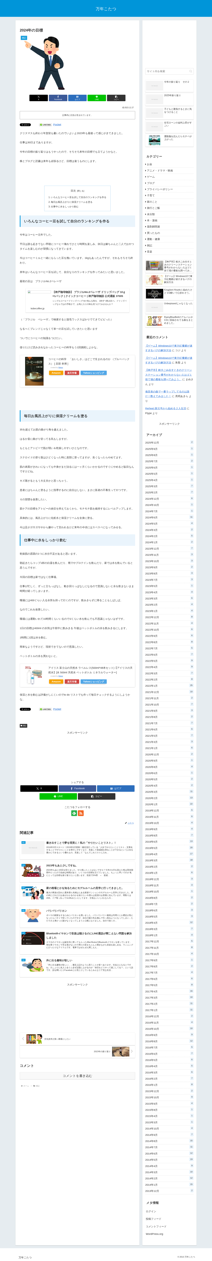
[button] (116, 98)
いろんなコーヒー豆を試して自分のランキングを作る (78, 197)
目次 (73, 190)
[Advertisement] (77, 174)
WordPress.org (154, 1234)
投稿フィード (153, 1218)
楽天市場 (72, 373)
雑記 (24, 726)
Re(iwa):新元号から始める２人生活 (165, 408)
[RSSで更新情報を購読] (81, 813)
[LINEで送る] (45, 124)
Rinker (60, 367)
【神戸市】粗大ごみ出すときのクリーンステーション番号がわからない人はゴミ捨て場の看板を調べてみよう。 (168, 375)
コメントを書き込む (77, 1076)
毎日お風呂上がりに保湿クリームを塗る (71, 202)
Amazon (56, 373)
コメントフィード (156, 1226)
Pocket (57, 124)
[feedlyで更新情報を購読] (74, 813)
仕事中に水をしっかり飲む (65, 206)
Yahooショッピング (93, 373)
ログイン (151, 1211)
